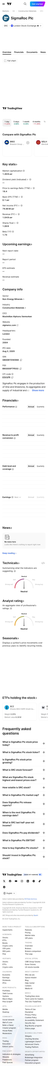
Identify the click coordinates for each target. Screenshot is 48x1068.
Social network (8, 1020)
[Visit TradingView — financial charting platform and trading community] (12, 108)
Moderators (7, 1033)
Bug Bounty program (33, 1026)
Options (5, 996)
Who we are (29, 975)
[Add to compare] (28, 143)
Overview (29, 946)
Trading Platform (31, 1047)
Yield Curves (7, 993)
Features (28, 930)
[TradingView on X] (4, 881)
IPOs (4, 983)
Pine (4, 954)
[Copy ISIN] (21, 360)
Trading (5, 1041)
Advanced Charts (32, 1044)
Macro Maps (7, 999)
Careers (28, 986)
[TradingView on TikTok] (39, 881)
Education (6, 1044)
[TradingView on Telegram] (33, 881)
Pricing (28, 932)
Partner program (31, 1060)
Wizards (5, 1057)
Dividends (6, 980)
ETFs (4, 940)
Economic (6, 975)
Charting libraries (32, 1039)
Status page (30, 1028)
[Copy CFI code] (12, 377)
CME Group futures (32, 962)
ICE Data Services (30, 899)
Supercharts (7, 930)
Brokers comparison (33, 951)
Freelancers (7, 1060)
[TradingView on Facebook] (10, 881)
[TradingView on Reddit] (4, 887)
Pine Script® (7, 1001)
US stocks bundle (32, 967)
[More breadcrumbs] (14, 11)
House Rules (7, 1031)
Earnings (5, 977)
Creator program (9, 1028)
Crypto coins (7, 946)
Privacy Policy (30, 1015)
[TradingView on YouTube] (16, 881)
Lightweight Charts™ (33, 1041)
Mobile (5, 1009)
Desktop (5, 1012)
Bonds (5, 943)
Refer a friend (7, 1025)
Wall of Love (7, 1022)
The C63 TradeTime (33, 1001)
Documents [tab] (32, 52)
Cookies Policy (31, 1017)
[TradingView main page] (9, 4)
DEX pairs (6, 951)
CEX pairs (6, 948)
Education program (32, 1063)
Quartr (36, 915)
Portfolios (6, 991)
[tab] (31, 406)
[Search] (25, 3)
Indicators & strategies (11, 1054)
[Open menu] (3, 3)
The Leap (29, 954)
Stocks (5, 937)
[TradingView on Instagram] (22, 881)
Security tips (30, 1023)
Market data (30, 935)
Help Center (30, 983)
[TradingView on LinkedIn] (28, 881)
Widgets (28, 1036)
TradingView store (32, 996)
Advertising (29, 1055)
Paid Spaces (7, 1062)
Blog (27, 980)
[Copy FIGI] (20, 369)
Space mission (31, 977)
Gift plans (29, 938)
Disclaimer (29, 1012)
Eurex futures (30, 964)
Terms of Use (30, 1009)
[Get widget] (43, 563)
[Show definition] (24, 171)
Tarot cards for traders (34, 999)
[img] (38, 26)
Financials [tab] (19, 52)
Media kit (28, 988)
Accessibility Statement (34, 1020)
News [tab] (43, 52)
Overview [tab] (6, 52)
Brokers (28, 948)
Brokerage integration (33, 1057)
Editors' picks (7, 1046)
